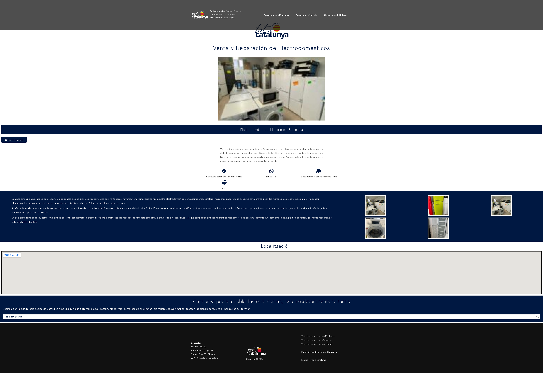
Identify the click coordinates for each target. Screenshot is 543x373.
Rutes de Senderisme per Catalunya (319, 351)
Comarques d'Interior (307, 15)
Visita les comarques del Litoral (316, 344)
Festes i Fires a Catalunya (313, 359)
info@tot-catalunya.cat (202, 350)
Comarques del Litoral (335, 15)
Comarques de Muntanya (276, 15)
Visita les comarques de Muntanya (318, 336)
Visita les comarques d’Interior (316, 340)
